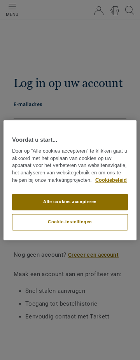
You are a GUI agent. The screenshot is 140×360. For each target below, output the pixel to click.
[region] (70, 180)
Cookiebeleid (111, 180)
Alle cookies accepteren (70, 201)
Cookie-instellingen (70, 221)
